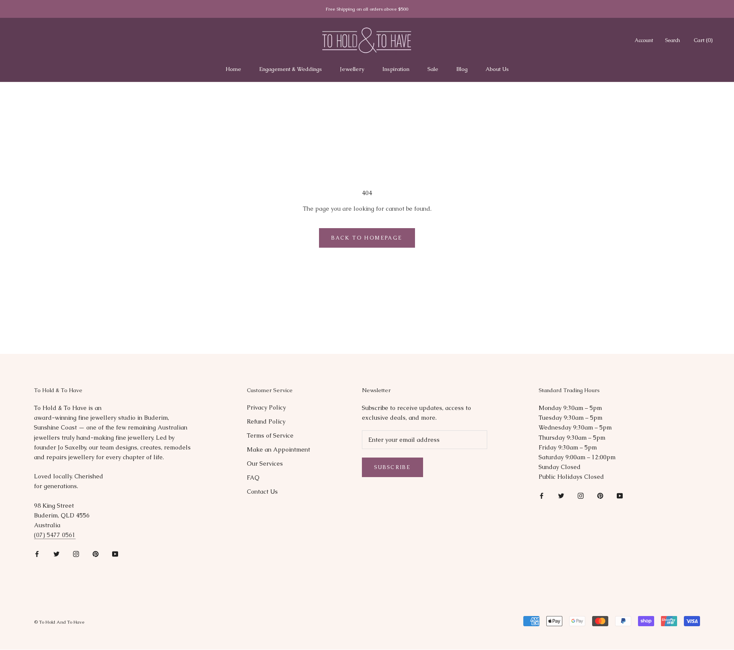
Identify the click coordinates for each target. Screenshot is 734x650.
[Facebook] (37, 553)
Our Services (265, 463)
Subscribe (392, 467)
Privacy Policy (266, 407)
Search (672, 40)
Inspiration (395, 69)
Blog (462, 69)
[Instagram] (76, 553)
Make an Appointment (278, 449)
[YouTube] (115, 553)
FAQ (253, 477)
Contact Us (262, 491)
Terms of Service (270, 435)
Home (233, 69)
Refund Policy (266, 421)
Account (644, 40)
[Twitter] (56, 553)
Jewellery (352, 69)
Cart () (703, 40)
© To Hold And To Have (59, 622)
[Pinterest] (96, 553)
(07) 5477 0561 (55, 535)
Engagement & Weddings (290, 69)
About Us (497, 69)
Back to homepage (366, 238)
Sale (432, 69)
